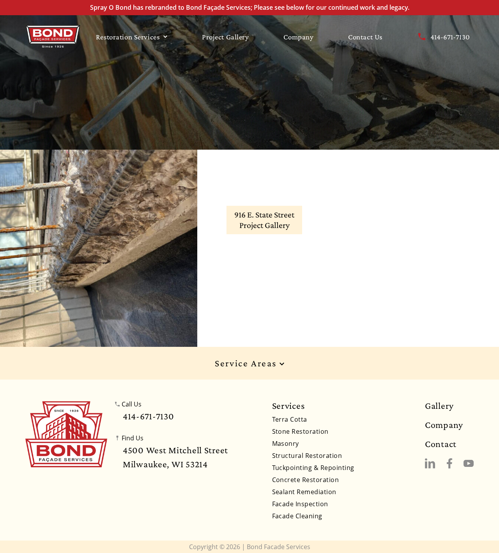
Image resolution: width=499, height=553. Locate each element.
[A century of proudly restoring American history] (66, 434)
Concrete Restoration (305, 480)
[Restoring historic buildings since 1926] (52, 36)
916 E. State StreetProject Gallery (264, 220)
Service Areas (247, 363)
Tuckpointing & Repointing (313, 468)
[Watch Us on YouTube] (469, 463)
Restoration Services (127, 37)
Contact (441, 444)
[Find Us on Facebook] (449, 463)
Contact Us (365, 37)
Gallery (439, 405)
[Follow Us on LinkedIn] (430, 463)
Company (298, 37)
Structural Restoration (307, 455)
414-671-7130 (450, 37)
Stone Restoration (300, 431)
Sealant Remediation (304, 492)
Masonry (285, 443)
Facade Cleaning (297, 516)
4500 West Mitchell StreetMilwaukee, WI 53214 (175, 457)
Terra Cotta (289, 419)
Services (288, 405)
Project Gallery (225, 37)
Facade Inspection (300, 504)
